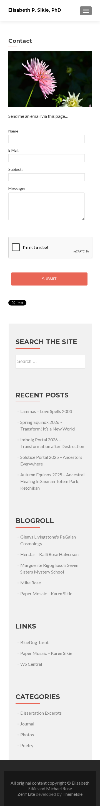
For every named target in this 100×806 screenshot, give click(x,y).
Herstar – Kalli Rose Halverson (49, 554)
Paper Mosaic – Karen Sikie (46, 593)
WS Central (31, 664)
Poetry (26, 745)
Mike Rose (30, 582)
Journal (27, 723)
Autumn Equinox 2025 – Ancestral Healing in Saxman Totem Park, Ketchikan (52, 481)
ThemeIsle (72, 794)
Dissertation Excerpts (41, 712)
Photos (27, 734)
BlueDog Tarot (34, 642)
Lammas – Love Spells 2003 (46, 411)
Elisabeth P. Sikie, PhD (34, 10)
